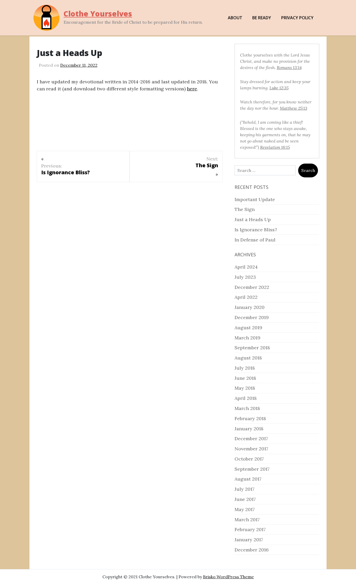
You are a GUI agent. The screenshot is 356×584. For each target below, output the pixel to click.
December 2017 (251, 439)
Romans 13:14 (289, 67)
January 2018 (249, 429)
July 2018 (245, 368)
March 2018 (247, 408)
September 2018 (252, 348)
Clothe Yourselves (98, 13)
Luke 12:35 (279, 87)
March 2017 (247, 520)
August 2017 (248, 479)
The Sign (245, 209)
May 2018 (245, 388)
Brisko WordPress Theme (228, 576)
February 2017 (250, 529)
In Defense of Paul (255, 240)
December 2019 (252, 317)
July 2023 (245, 277)
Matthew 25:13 (293, 108)
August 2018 (248, 358)
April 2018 (246, 398)
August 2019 (248, 328)
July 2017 (244, 489)
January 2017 (249, 540)
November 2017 (251, 449)
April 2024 (246, 267)
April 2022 (246, 297)
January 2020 (250, 307)
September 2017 (252, 469)
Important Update (255, 199)
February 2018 (250, 418)
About (235, 18)
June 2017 (245, 499)
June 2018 (245, 378)
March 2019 (247, 338)
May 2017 (245, 509)
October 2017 (249, 459)
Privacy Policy (297, 18)
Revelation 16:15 (275, 147)
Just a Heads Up (253, 219)
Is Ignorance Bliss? (256, 230)
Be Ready (261, 18)
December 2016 (252, 550)
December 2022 (252, 287)
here (192, 89)
